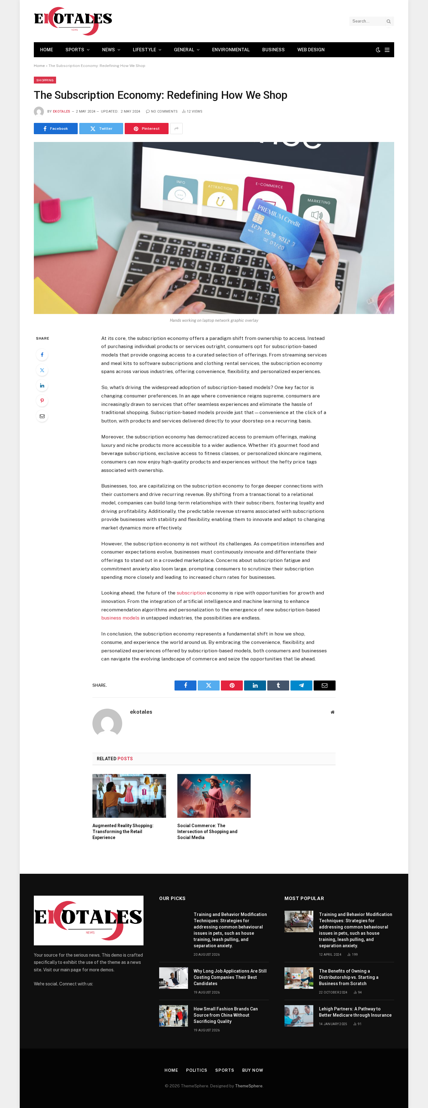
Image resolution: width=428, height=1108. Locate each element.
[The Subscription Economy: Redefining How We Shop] (214, 228)
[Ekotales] (73, 21)
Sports (74, 49)
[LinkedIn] (42, 385)
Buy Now (253, 1070)
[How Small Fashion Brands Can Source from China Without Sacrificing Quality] (173, 1016)
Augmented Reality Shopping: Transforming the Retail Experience (123, 831)
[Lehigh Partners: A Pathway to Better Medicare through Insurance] (298, 1016)
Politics (196, 1070)
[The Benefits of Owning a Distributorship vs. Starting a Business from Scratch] (298, 978)
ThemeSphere (249, 1086)
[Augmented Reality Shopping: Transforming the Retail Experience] (129, 796)
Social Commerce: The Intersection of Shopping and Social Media (207, 831)
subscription (191, 593)
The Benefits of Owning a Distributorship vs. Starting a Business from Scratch (348, 977)
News (108, 49)
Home (46, 49)
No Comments (164, 111)
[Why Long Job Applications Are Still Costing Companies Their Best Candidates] (173, 978)
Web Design (311, 49)
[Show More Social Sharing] (176, 128)
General (184, 49)
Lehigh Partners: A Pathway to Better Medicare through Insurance (355, 1012)
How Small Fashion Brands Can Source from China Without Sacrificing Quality (226, 1015)
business (273, 49)
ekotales (61, 111)
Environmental (231, 49)
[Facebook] (42, 355)
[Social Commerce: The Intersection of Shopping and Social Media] (214, 796)
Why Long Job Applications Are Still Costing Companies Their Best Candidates (230, 977)
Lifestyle (144, 49)
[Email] (42, 416)
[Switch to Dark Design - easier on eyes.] (378, 49)
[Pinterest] (42, 401)
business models (120, 618)
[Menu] (387, 50)
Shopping (45, 80)
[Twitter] (42, 370)
